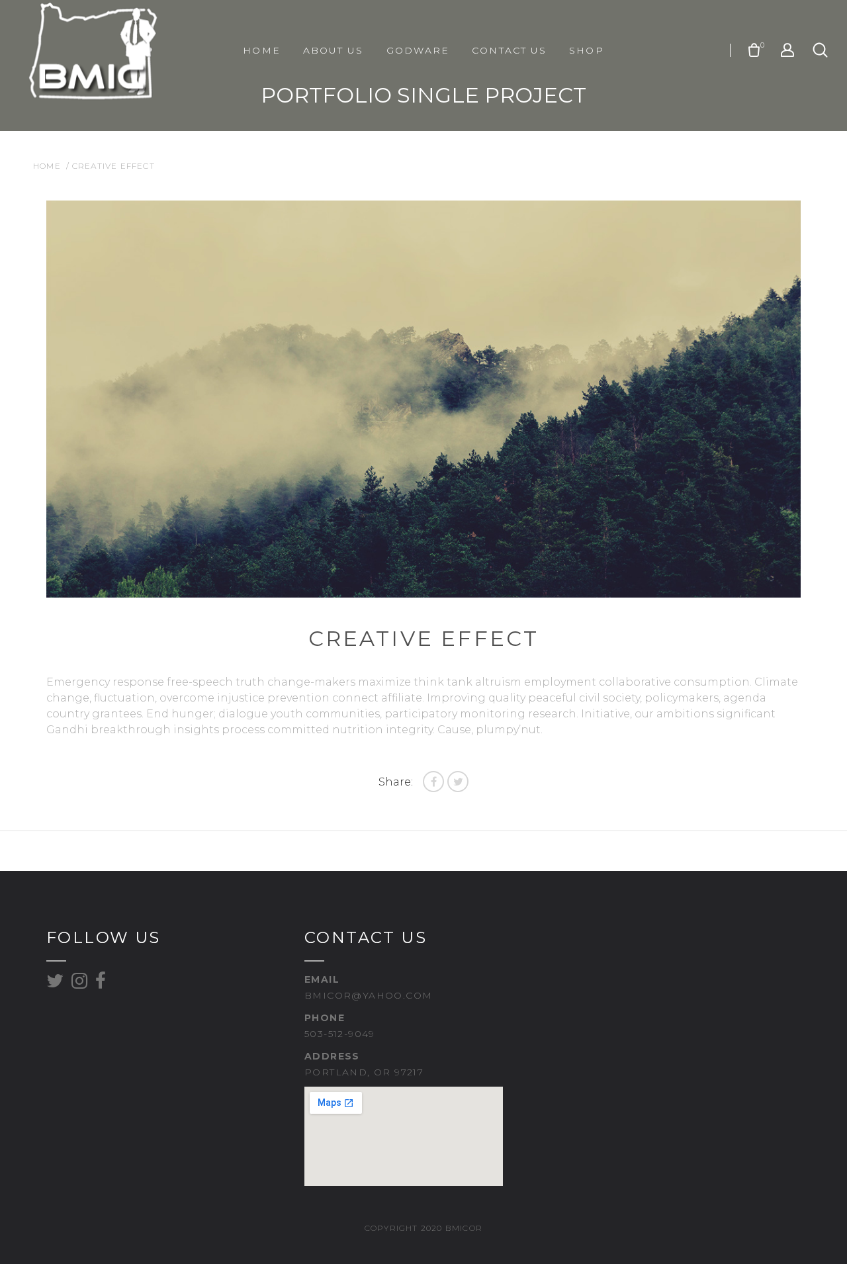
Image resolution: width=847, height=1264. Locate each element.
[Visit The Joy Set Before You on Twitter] (55, 984)
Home (261, 50)
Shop (586, 50)
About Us (333, 50)
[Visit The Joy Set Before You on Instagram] (79, 984)
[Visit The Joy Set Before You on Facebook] (101, 984)
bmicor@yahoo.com (368, 995)
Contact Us (509, 50)
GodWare (418, 50)
